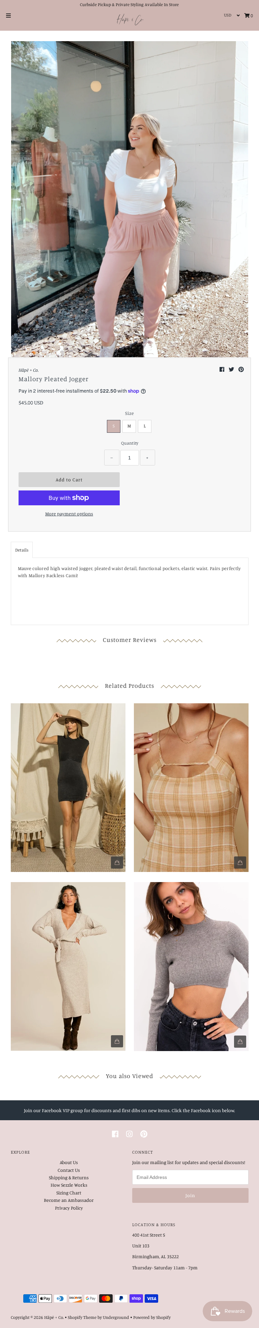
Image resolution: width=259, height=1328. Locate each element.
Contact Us (69, 1170)
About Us (69, 1162)
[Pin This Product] (241, 369)
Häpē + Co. (54, 1317)
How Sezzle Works (69, 1185)
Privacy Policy (69, 1208)
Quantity (129, 443)
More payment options (69, 513)
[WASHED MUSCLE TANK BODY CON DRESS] (68, 786)
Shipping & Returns (69, 1177)
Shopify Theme (82, 1317)
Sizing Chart (68, 1192)
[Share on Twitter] (232, 369)
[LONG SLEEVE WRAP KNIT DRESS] (68, 965)
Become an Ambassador (69, 1200)
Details (21, 550)
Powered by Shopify (152, 1317)
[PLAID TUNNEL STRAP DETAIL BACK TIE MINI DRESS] (191, 786)
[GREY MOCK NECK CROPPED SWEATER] (191, 965)
